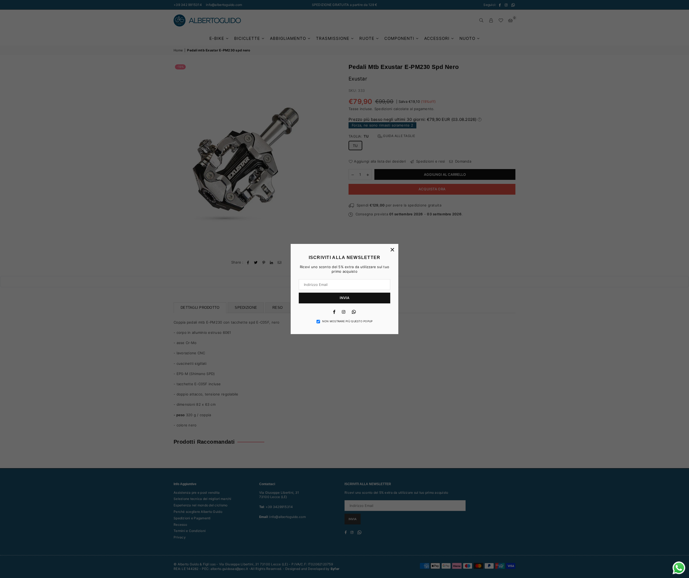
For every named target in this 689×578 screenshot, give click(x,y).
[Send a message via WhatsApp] (679, 568)
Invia (344, 298)
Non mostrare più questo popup (347, 321)
